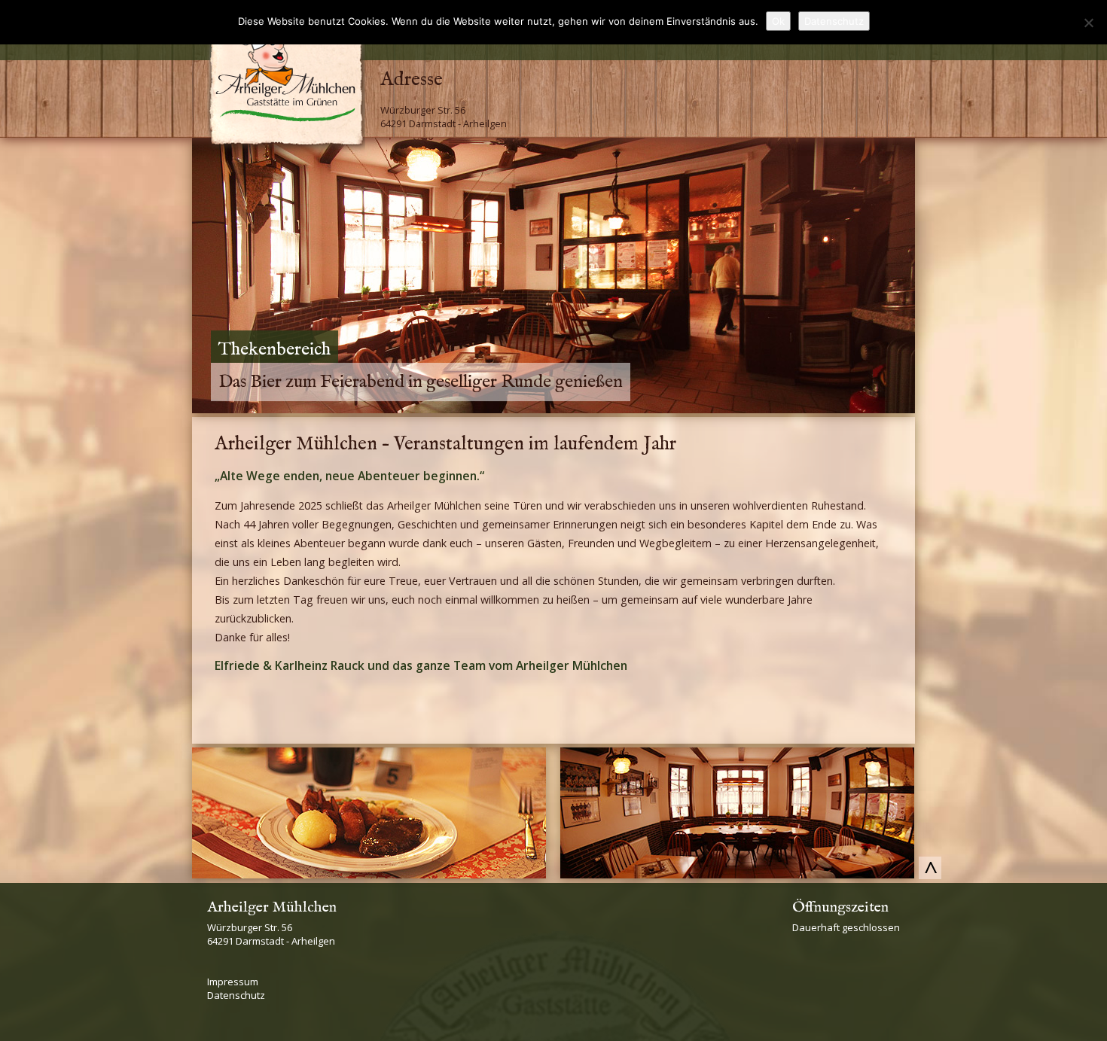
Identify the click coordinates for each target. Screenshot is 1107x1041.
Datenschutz (236, 995)
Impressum (232, 981)
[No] (1088, 22)
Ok (778, 21)
